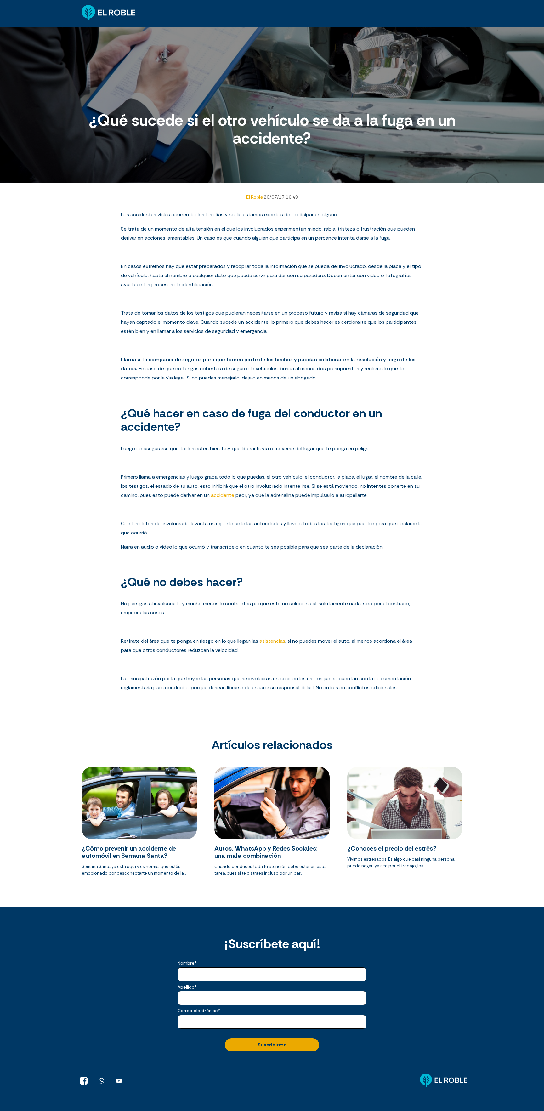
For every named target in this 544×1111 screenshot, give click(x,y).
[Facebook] (84, 1081)
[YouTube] (119, 1081)
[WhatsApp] (101, 1081)
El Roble (255, 197)
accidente (223, 495)
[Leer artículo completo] (139, 824)
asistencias (272, 641)
